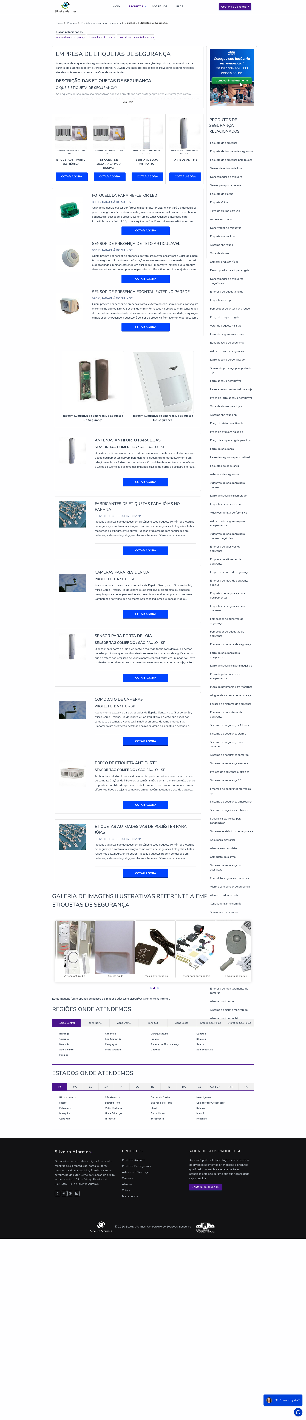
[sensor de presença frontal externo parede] (69, 306)
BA (184, 1087)
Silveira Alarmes (73, 1152)
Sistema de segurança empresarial (231, 802)
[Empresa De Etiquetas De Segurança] (93, 382)
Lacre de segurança (222, 449)
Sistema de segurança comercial (229, 755)
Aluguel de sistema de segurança (230, 695)
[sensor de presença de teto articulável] (69, 258)
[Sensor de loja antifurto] (147, 133)
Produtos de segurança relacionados (224, 125)
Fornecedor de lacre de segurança (230, 644)
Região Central (66, 1023)
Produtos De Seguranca (136, 1166)
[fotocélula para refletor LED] (69, 210)
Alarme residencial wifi (224, 895)
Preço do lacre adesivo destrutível (231, 398)
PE (168, 1087)
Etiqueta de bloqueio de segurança (231, 151)
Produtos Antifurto (133, 1160)
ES (90, 1087)
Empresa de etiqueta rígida (226, 292)
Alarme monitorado (222, 1001)
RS (152, 1087)
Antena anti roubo (221, 219)
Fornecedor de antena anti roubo (230, 309)
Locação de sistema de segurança (230, 704)
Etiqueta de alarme (221, 194)
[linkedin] (77, 1193)
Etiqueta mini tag (220, 300)
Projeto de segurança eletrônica (229, 772)
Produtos (136, 6)
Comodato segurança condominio (230, 878)
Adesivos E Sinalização (136, 1172)
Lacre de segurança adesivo (227, 334)
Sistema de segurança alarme (228, 734)
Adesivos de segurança (224, 474)
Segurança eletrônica (223, 840)
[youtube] (70, 1193)
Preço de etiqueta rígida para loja (230, 440)
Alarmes (127, 1184)
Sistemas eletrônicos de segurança (231, 831)
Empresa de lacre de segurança (229, 572)
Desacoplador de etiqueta (101, 37)
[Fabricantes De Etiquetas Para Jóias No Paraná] (72, 514)
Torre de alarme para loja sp (227, 406)
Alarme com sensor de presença (230, 887)
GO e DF (215, 1087)
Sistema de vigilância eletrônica (229, 810)
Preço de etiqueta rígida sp (226, 432)
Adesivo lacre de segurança (70, 37)
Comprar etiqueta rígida (224, 262)
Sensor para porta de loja (225, 185)
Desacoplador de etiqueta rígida (229, 270)
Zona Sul (153, 1023)
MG (75, 1087)
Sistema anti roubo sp (223, 415)
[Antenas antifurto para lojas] (72, 450)
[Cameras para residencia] (72, 583)
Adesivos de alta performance (228, 513)
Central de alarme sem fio (226, 904)
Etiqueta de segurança (223, 143)
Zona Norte (95, 1023)
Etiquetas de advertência (225, 504)
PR (121, 1087)
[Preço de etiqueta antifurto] (72, 773)
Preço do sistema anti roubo (227, 423)
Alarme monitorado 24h (224, 1018)
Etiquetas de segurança (224, 466)
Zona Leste (181, 1023)
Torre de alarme (219, 253)
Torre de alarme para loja (225, 211)
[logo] (65, 7)
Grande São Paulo (210, 1023)
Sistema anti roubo (221, 245)
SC (137, 1087)
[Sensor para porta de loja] (72, 646)
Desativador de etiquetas (225, 228)
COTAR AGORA (71, 176)
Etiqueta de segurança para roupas (231, 160)
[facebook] (57, 1193)
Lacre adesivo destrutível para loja (136, 37)
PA (246, 1087)
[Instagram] (64, 1193)
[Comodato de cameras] (72, 710)
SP (106, 1087)
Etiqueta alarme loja (222, 236)
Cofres (126, 1190)
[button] (149, 987)
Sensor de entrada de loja (226, 168)
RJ (59, 1087)
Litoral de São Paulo (239, 1023)
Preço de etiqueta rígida (224, 317)
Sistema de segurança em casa (229, 763)
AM (231, 1087)
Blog (179, 6)
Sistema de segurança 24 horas (229, 725)
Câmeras (127, 1178)
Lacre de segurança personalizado (230, 457)
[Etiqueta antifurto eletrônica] (71, 133)
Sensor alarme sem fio (224, 912)
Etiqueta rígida (219, 202)
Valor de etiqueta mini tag (226, 326)
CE (199, 1087)
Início (116, 6)
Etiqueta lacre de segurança (227, 343)
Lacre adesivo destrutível (225, 381)
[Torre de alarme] (184, 133)
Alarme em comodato (223, 848)
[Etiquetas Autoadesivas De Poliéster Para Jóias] (72, 837)
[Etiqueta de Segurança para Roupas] (109, 133)
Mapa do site (130, 1196)
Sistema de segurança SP (226, 780)
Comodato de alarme (223, 857)
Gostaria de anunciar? (235, 7)
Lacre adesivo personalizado (227, 360)
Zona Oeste (124, 1023)
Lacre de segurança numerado (228, 496)
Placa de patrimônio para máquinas (231, 687)
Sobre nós (160, 6)
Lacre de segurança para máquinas (231, 666)
